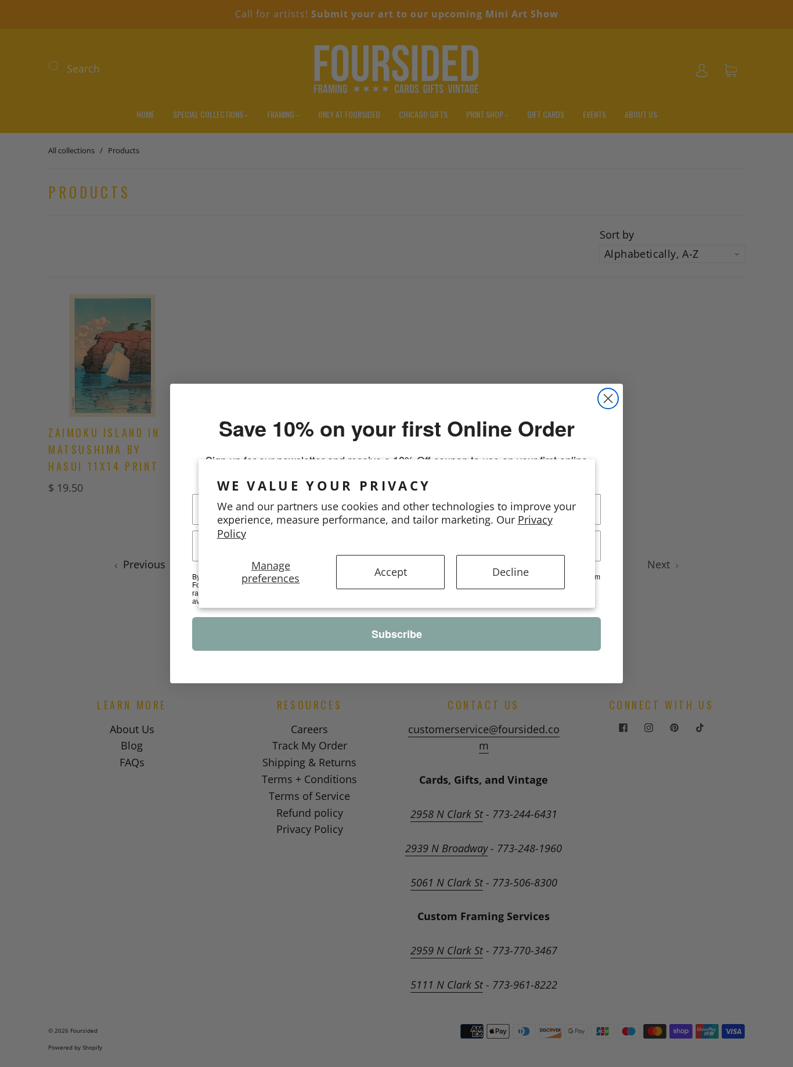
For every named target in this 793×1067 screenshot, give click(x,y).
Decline (510, 572)
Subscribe (397, 633)
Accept (390, 572)
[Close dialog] (608, 398)
